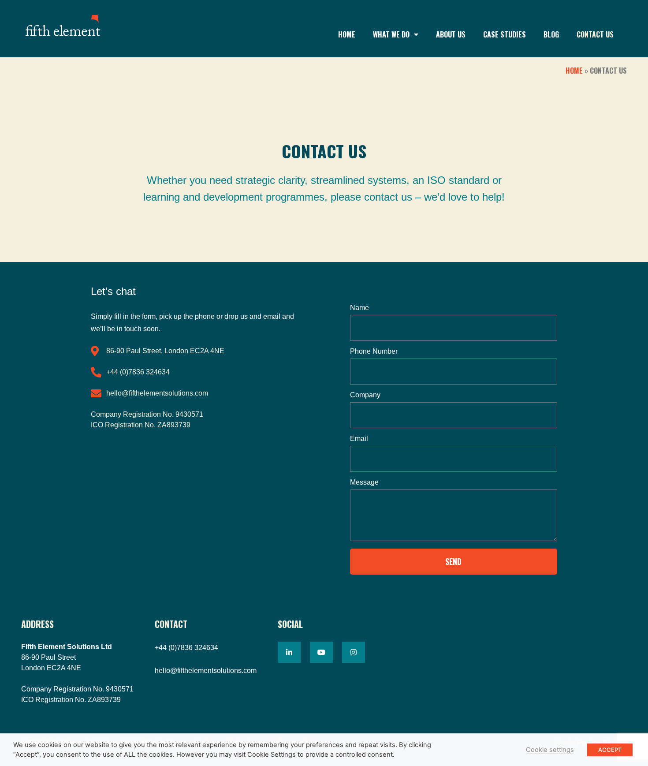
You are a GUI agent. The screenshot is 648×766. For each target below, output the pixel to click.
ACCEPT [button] (610, 749)
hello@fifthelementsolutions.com (206, 670)
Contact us (595, 34)
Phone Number (374, 351)
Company (365, 395)
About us (451, 34)
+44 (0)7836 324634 (186, 647)
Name (359, 307)
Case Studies (504, 34)
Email (359, 438)
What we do (391, 34)
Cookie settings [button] (550, 750)
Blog (551, 34)
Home (346, 34)
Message (364, 482)
